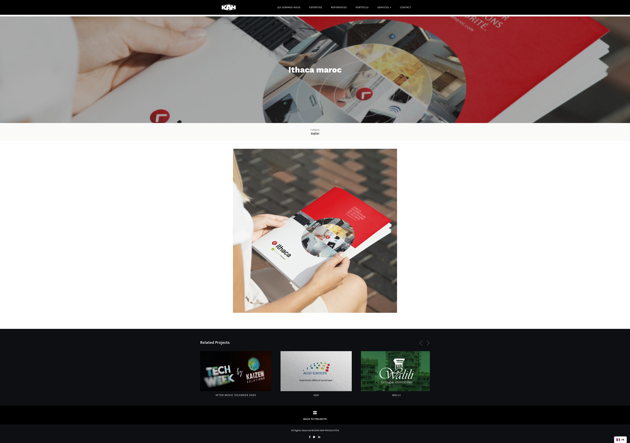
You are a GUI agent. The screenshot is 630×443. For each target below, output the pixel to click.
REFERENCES (339, 7)
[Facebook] (309, 437)
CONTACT (405, 7)
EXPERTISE (315, 7)
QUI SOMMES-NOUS (288, 7)
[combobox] (620, 439)
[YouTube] (314, 437)
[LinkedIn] (319, 437)
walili (396, 395)
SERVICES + (384, 7)
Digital (315, 133)
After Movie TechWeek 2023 (236, 395)
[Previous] (421, 342)
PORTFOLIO (362, 7)
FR (622, 439)
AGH (316, 395)
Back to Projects (315, 419)
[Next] (427, 342)
